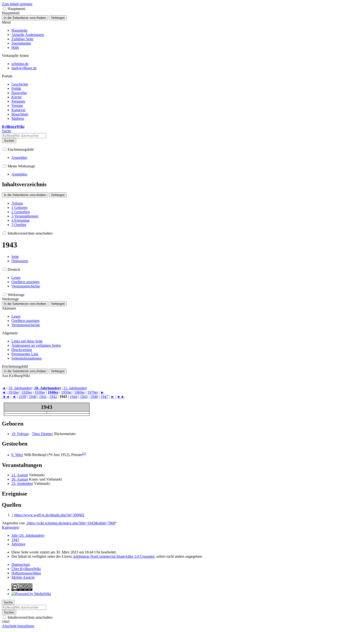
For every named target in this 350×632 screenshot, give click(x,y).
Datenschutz (20, 564)
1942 (53, 397)
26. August (19, 479)
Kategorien (10, 527)
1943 (15, 540)
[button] (4, 8)
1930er (40, 392)
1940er (53, 392)
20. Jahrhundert (47, 388)
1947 (104, 397)
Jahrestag (18, 544)
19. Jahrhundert (20, 388)
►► (121, 397)
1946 (94, 397)
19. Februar (20, 434)
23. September (22, 484)
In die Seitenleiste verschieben (25, 18)
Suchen (9, 140)
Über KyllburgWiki (26, 569)
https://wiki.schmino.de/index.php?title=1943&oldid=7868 (71, 523)
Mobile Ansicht (23, 577)
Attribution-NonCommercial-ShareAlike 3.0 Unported (113, 556)
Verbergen (58, 18)
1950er (66, 392)
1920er (26, 392)
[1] (84, 453)
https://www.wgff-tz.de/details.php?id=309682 (49, 515)
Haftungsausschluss (26, 573)
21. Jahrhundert (75, 388)
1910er (13, 392)
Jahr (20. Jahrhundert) (27, 535)
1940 (32, 397)
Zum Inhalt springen (17, 4)
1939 (22, 397)
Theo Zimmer (42, 434)
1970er (92, 392)
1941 (43, 397)
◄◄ (6, 397)
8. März (17, 455)
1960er (79, 392)
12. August (19, 475)
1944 (73, 397)
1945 (84, 397)
